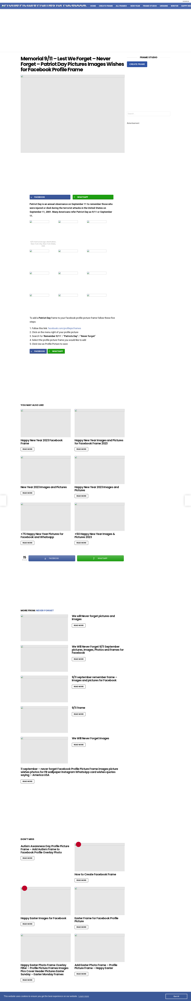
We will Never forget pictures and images (93, 617)
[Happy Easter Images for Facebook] (46, 901)
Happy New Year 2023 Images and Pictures (97, 488)
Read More (27, 449)
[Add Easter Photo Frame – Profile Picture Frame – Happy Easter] (100, 948)
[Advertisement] (95, 30)
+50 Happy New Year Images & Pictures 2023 (95, 535)
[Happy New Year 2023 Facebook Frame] (46, 423)
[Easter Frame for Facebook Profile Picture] (100, 901)
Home (93, 6)
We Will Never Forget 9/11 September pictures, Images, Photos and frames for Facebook (98, 650)
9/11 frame (78, 708)
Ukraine (164, 6)
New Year (135, 6)
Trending (78, 844)
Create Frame (106, 6)
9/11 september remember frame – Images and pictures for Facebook (94, 678)
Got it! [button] (176, 996)
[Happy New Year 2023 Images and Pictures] (100, 470)
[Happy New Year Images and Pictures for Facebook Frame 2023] (100, 423)
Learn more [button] (83, 996)
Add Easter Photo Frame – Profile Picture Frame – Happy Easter (96, 966)
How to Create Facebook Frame (95, 874)
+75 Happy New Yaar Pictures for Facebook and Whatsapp (42, 535)
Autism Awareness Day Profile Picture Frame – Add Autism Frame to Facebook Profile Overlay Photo (45, 849)
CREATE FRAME (137, 64)
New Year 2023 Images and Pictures (44, 487)
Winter (174, 6)
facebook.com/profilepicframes (64, 328)
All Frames (121, 6)
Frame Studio (150, 6)
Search (167, 114)
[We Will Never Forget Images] (44, 750)
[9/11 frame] (44, 719)
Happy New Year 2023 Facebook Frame (41, 441)
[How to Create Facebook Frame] (100, 857)
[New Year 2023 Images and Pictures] (46, 470)
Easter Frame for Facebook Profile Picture (96, 919)
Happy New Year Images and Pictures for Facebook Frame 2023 (99, 441)
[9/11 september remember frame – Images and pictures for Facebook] (44, 689)
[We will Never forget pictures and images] (44, 628)
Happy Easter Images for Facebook (43, 918)
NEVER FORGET (45, 610)
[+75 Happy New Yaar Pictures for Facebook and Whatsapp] (46, 517)
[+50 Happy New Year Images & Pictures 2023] (100, 517)
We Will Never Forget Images (90, 738)
